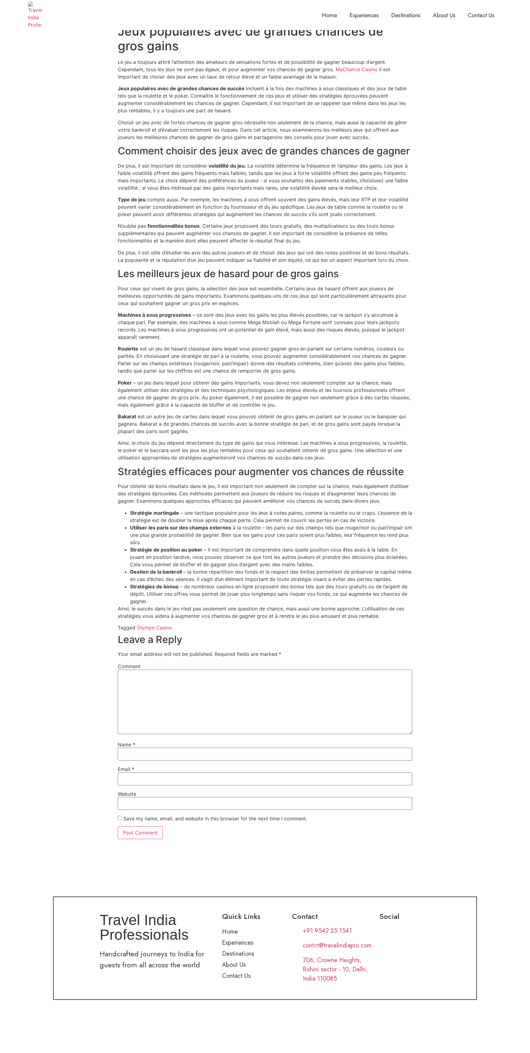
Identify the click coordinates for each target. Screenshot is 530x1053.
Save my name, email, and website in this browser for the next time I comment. (215, 818)
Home (329, 15)
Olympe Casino (154, 628)
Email (126, 769)
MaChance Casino (357, 69)
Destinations (406, 15)
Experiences (364, 15)
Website (127, 794)
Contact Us (481, 15)
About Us (444, 15)
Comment (129, 666)
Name (126, 744)
